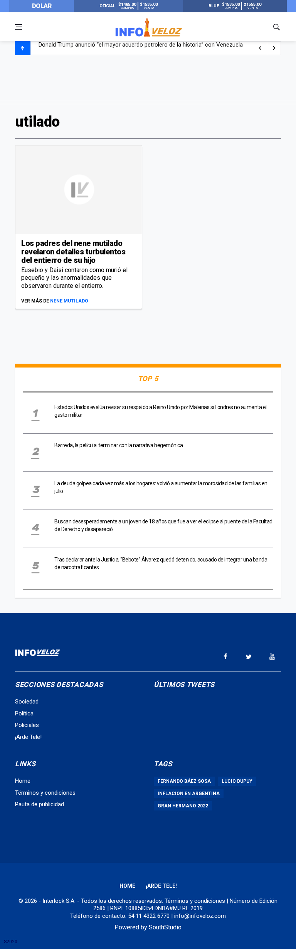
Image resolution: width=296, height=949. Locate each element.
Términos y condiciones (45, 792)
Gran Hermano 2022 (183, 806)
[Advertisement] (148, 83)
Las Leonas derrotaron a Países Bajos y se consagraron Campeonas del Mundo (140, 48)
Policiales (27, 725)
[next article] (260, 48)
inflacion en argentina (189, 793)
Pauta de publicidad (39, 804)
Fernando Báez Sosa (184, 781)
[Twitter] (248, 656)
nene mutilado (69, 301)
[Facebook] (225, 656)
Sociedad (27, 701)
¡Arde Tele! (28, 736)
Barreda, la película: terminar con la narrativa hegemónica (118, 445)
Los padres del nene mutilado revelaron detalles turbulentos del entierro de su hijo (73, 252)
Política (24, 713)
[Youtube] (272, 656)
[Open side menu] (18, 27)
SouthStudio (165, 927)
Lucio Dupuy (237, 781)
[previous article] (274, 48)
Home (22, 780)
